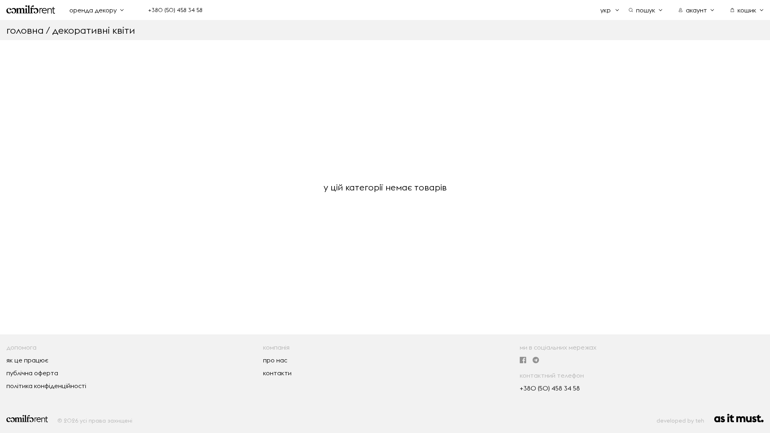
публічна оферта (32, 373)
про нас (275, 360)
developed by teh (680, 420)
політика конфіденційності (46, 386)
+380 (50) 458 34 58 (175, 10)
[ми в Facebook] (523, 360)
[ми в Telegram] (536, 360)
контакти (277, 373)
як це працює (27, 360)
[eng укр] (609, 10)
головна (25, 30)
